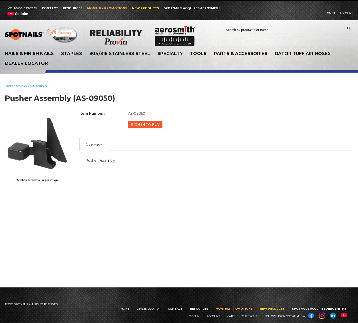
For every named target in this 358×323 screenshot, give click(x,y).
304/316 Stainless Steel (119, 53)
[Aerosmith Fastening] (175, 34)
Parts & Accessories (240, 53)
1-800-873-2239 (25, 8)
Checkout (249, 316)
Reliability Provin (126, 37)
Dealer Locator (26, 63)
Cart (231, 316)
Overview (94, 144)
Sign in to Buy (145, 125)
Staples (71, 53)
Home (125, 308)
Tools (198, 53)
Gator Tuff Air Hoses (303, 53)
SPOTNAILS (41, 36)
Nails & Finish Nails (29, 53)
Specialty (170, 53)
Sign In (330, 13)
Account (346, 13)
